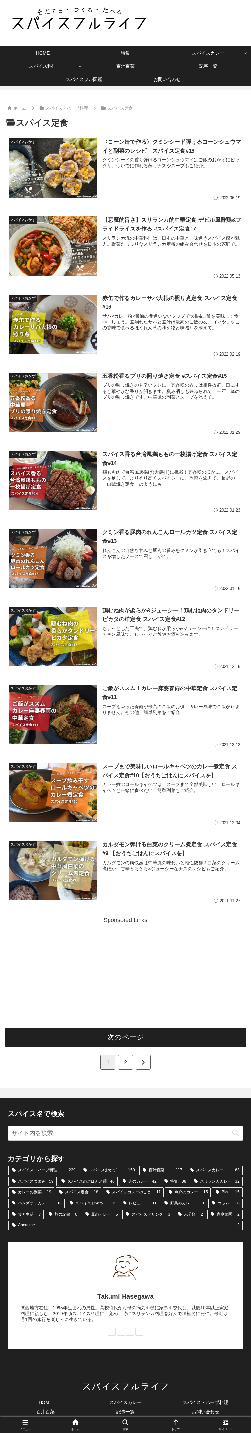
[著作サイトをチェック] (112, 1332)
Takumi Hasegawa (125, 1296)
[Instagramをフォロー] (121, 1332)
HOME (45, 1402)
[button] (235, 1133)
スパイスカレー (125, 1402)
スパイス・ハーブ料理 (205, 1402)
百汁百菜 (45, 1411)
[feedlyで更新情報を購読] (130, 1332)
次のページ (125, 1037)
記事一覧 (125, 1411)
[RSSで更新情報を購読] (139, 1332)
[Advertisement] (125, 971)
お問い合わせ (205, 1411)
